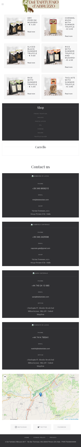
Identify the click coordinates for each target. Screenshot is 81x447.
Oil (40, 125)
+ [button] (5, 376)
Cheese (41, 129)
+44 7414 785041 (40, 337)
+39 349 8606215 (40, 188)
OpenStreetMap (74, 419)
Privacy (53, 437)
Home (27, 437)
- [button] (5, 379)
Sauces (41, 117)
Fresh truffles (40, 113)
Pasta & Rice (40, 121)
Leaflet (66, 419)
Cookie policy (39, 437)
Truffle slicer (40, 136)
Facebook (62, 427)
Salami (40, 132)
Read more (31, 32)
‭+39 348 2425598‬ (40, 236)
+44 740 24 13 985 (40, 285)
